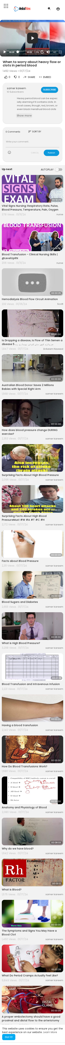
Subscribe (49, 89)
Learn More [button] (50, 1032)
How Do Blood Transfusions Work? (24, 766)
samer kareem (16, 88)
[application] (32, 38)
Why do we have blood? (18, 848)
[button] (58, 8)
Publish (51, 152)
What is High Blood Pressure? (21, 643)
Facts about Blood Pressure (20, 561)
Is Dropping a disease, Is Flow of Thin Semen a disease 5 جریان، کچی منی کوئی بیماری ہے (32, 342)
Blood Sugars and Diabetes (20, 602)
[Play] (4, 52)
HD (54, 52)
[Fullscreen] (60, 52)
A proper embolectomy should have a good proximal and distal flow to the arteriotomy (31, 1018)
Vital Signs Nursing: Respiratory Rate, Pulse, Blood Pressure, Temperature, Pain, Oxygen (30, 207)
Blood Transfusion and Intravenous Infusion (31, 684)
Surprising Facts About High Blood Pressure (30, 475)
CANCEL (35, 152)
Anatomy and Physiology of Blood (24, 807)
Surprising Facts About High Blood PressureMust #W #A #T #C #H (24, 518)
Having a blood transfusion (20, 725)
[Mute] (48, 52)
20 (42, 52)
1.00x (36, 52)
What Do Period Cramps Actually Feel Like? (30, 975)
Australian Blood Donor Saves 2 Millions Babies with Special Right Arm (28, 387)
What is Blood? (11, 889)
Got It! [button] (9, 1037)
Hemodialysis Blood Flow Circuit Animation (30, 299)
